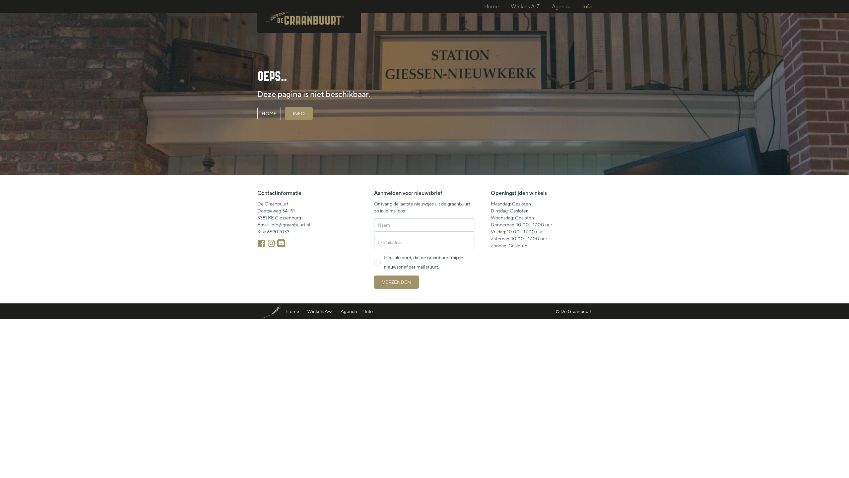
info (299, 113)
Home (491, 6)
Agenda (561, 6)
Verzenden (396, 282)
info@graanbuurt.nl (290, 224)
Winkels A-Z (525, 6)
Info (587, 6)
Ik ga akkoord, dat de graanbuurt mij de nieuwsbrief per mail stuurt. (423, 262)
